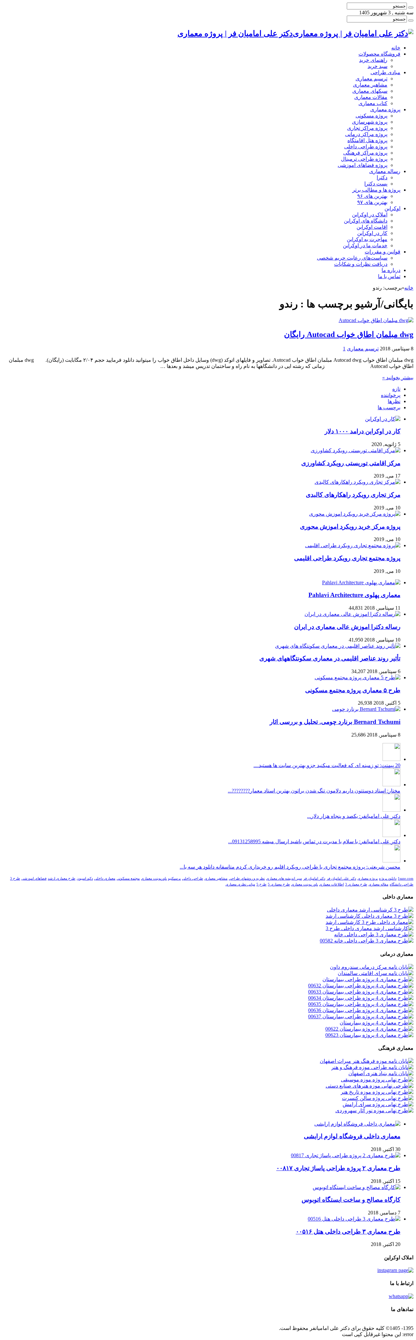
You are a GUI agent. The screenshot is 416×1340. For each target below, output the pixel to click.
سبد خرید (377, 66)
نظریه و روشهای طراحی (247, 878)
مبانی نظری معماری (240, 884)
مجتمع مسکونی (128, 878)
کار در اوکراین (372, 233)
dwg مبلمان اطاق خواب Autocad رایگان (348, 334)
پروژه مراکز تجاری (367, 128)
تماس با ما (389, 276)
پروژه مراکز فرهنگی (365, 153)
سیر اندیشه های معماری (284, 878)
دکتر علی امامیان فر (341, 878)
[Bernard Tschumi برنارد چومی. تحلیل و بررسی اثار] (366, 709)
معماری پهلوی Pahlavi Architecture (354, 594)
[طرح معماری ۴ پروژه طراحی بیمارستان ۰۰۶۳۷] (360, 1016)
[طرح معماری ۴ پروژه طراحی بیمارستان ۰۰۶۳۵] (360, 1004)
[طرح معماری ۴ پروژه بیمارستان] (376, 1022)
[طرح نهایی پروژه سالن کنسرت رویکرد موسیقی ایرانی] (377, 1098)
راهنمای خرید (373, 60)
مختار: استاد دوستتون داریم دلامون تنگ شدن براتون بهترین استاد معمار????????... (314, 790)
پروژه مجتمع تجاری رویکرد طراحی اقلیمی (347, 558)
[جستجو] (410, 7)
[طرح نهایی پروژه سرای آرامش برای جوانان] (378, 1104)
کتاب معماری (372, 103)
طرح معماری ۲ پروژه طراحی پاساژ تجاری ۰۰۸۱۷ (338, 1168)
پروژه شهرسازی (369, 122)
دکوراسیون (85, 878)
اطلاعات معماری (331, 884)
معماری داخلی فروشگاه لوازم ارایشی (352, 1136)
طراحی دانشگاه (401, 884)
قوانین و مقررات (382, 251)
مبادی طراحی (385, 72)
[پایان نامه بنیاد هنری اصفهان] (380, 1073)
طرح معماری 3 (356, 884)
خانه (395, 47)
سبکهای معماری (369, 91)
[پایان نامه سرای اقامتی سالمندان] (375, 973)
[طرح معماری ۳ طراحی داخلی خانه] (373, 934)
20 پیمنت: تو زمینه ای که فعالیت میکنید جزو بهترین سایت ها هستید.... (327, 765)
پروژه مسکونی (371, 115)
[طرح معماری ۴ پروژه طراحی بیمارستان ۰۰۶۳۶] (360, 1010)
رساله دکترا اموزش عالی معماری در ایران (347, 626)
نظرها (394, 401)
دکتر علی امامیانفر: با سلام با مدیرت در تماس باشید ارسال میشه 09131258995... (314, 841)
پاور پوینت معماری (304, 884)
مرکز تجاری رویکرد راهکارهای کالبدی (353, 494)
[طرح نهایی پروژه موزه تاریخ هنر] (377, 1092)
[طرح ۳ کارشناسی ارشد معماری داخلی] (370, 910)
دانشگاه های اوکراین (365, 220)
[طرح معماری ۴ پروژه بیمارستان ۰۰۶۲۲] (369, 1029)
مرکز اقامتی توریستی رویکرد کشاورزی (350, 463)
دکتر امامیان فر (314, 878)
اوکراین (392, 208)
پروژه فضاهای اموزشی (362, 165)
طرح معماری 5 (279, 884)
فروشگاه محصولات (379, 54)
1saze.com (405, 878)
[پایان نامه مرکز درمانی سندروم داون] (371, 967)
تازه (396, 389)
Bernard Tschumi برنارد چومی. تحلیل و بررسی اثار (335, 721)
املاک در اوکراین (369, 214)
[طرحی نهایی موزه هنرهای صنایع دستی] (369, 1086)
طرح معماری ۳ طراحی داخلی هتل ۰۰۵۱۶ (348, 1231)
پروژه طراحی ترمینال (364, 159)
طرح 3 (15, 878)
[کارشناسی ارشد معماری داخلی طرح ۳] (369, 928)
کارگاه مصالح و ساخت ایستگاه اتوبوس (351, 1199)
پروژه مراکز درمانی (366, 134)
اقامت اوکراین (372, 227)
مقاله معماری (378, 884)
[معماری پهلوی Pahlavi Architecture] (361, 582)
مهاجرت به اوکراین (367, 239)
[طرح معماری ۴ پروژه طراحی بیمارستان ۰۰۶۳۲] (360, 985)
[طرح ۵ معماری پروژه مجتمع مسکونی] (357, 677)
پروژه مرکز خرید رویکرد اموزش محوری (350, 526)
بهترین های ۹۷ (372, 202)
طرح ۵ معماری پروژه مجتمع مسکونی (352, 690)
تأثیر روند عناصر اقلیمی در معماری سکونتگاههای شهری (329, 658)
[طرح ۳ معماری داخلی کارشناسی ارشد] (369, 916)
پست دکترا (375, 183)
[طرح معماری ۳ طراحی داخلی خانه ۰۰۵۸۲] (366, 940)
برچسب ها (389, 407)
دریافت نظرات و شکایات (360, 264)
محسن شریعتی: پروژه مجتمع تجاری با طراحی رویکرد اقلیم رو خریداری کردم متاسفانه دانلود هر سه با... (290, 867)
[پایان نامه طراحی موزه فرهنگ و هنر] (372, 1067)
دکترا (382, 177)
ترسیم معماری (371, 78)
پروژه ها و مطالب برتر (376, 190)
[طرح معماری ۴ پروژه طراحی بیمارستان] (367, 979)
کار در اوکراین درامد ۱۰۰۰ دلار (362, 431)
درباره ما (391, 270)
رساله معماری (384, 171)
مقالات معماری (370, 97)
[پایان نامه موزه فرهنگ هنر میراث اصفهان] (366, 1061)
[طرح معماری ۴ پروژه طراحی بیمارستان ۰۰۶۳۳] (360, 992)
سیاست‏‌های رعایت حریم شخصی (352, 258)
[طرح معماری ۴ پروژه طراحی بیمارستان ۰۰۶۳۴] (360, 998)
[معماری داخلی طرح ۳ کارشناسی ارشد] (369, 922)
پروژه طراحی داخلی (365, 146)
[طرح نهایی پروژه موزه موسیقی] (377, 1079)
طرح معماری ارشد (61, 878)
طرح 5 (261, 884)
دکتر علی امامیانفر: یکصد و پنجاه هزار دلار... (353, 816)
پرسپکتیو (174, 878)
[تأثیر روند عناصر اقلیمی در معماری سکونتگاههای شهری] (337, 646)
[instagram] (395, 1270)
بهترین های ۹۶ (372, 196)
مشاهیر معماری (370, 85)
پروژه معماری (385, 109)
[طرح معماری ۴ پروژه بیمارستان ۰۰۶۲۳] (369, 1035)
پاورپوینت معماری (154, 878)
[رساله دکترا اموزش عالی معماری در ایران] (352, 614)
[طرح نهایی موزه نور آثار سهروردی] (374, 1110)
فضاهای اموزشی (33, 878)
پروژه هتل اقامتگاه (367, 140)
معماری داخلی (104, 878)
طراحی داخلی (192, 878)
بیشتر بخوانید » (397, 377)
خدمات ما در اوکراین (365, 245)
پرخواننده (390, 395)
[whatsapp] (401, 1296)
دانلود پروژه (387, 878)
